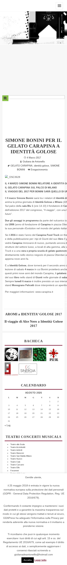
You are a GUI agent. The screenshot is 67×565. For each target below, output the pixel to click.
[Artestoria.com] (25, 354)
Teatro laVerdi (16, 450)
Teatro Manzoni (17, 453)
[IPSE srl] (53, 354)
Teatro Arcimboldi (17, 447)
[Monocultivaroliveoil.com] (39, 354)
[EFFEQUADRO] (11, 368)
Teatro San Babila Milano (21, 456)
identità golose (41, 166)
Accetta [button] (28, 560)
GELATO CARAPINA (22, 166)
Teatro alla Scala (17, 444)
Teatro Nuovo (16, 459)
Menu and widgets (59, 5)
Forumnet (14, 470)
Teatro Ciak (15, 462)
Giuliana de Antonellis (34, 161)
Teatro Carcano (17, 465)
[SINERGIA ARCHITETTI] (28, 368)
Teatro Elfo (15, 467)
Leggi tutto (40, 560)
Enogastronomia (39, 169)
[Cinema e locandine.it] (11, 354)
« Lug (7, 425)
